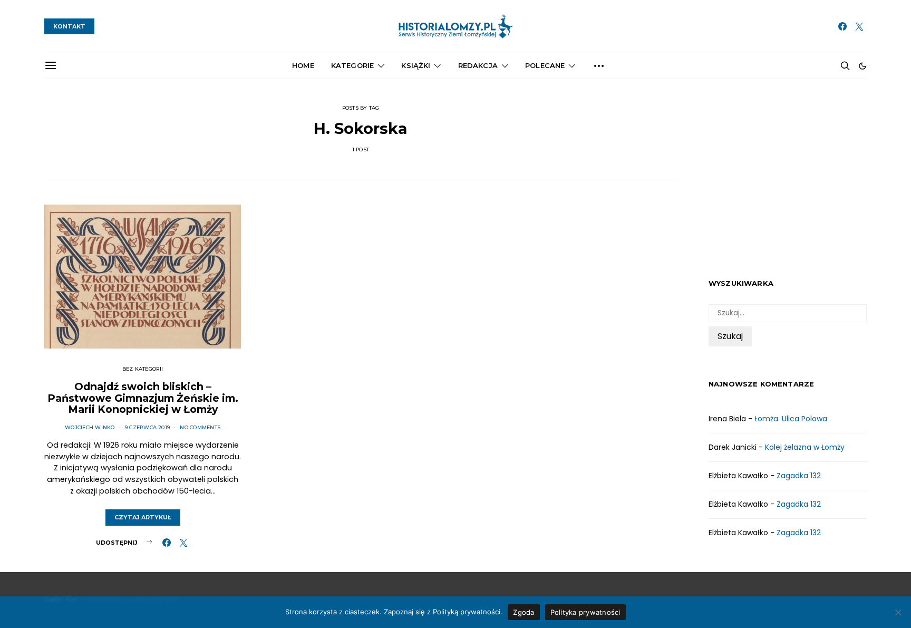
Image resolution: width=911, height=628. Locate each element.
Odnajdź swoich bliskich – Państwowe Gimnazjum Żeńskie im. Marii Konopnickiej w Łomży (142, 398)
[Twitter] (859, 26)
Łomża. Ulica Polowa (790, 418)
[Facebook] (842, 26)
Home (303, 65)
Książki (415, 65)
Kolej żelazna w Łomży (805, 447)
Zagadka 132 (799, 475)
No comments (200, 427)
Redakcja (478, 65)
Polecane (545, 65)
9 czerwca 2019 (147, 427)
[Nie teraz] (898, 612)
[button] (862, 66)
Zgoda (523, 612)
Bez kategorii (142, 369)
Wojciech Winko (89, 427)
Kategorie (352, 65)
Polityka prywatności (585, 612)
